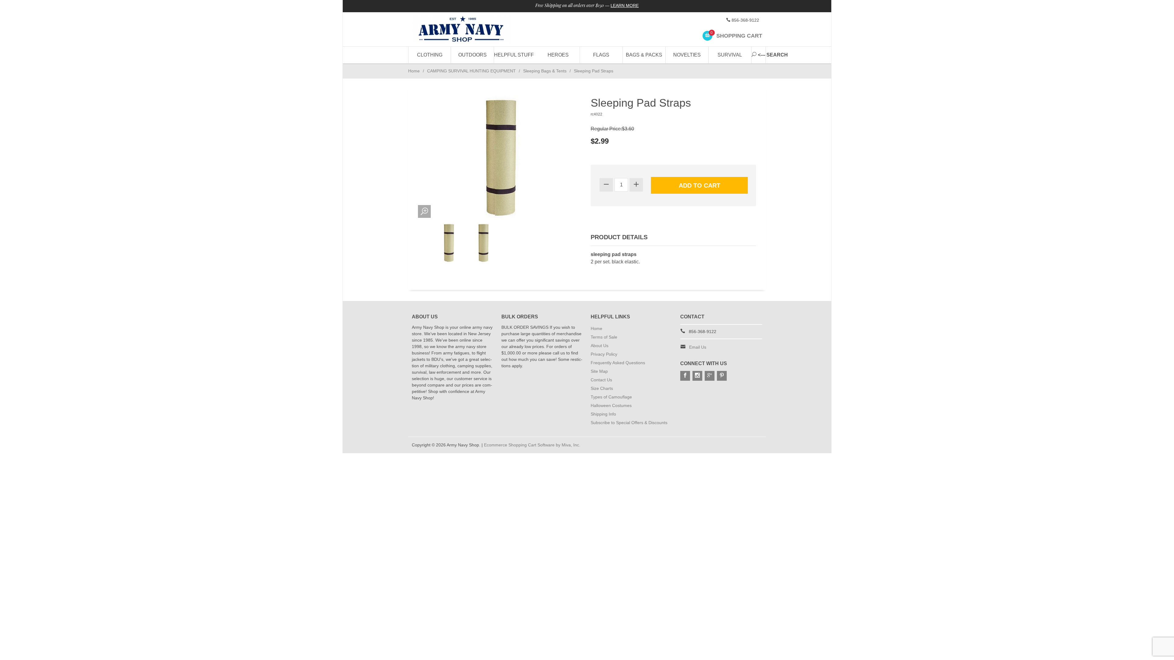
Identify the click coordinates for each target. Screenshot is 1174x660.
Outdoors (472, 54)
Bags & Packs (644, 54)
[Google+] (709, 376)
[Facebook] (685, 376)
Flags (601, 54)
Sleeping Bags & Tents (545, 70)
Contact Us (601, 379)
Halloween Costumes (611, 405)
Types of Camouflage (611, 396)
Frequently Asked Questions (618, 362)
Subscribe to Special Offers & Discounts (629, 422)
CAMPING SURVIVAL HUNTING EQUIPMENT (471, 70)
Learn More (625, 5)
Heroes (558, 54)
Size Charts (602, 388)
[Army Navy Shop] (467, 29)
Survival (730, 54)
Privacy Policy (604, 354)
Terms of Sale (604, 337)
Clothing (429, 54)
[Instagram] (697, 376)
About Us (599, 345)
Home (414, 70)
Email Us (697, 347)
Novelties (687, 54)
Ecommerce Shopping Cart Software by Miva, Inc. (532, 444)
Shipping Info (603, 414)
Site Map (599, 371)
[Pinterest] (722, 376)
